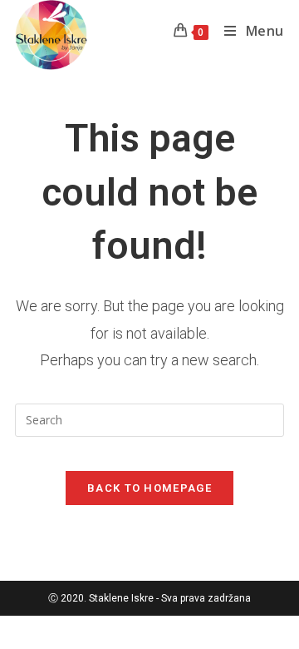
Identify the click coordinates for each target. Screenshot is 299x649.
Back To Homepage (149, 488)
